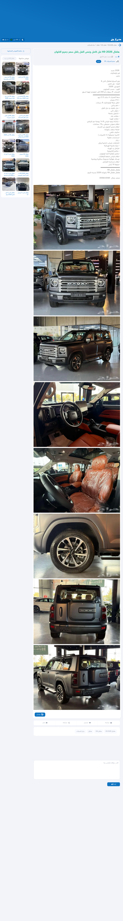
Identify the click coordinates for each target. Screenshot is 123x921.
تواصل (38, 714)
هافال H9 (103, 45)
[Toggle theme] (22, 39)
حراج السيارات (91, 45)
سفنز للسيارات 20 (109, 61)
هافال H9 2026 (112, 45)
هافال (97, 45)
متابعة (98, 61)
